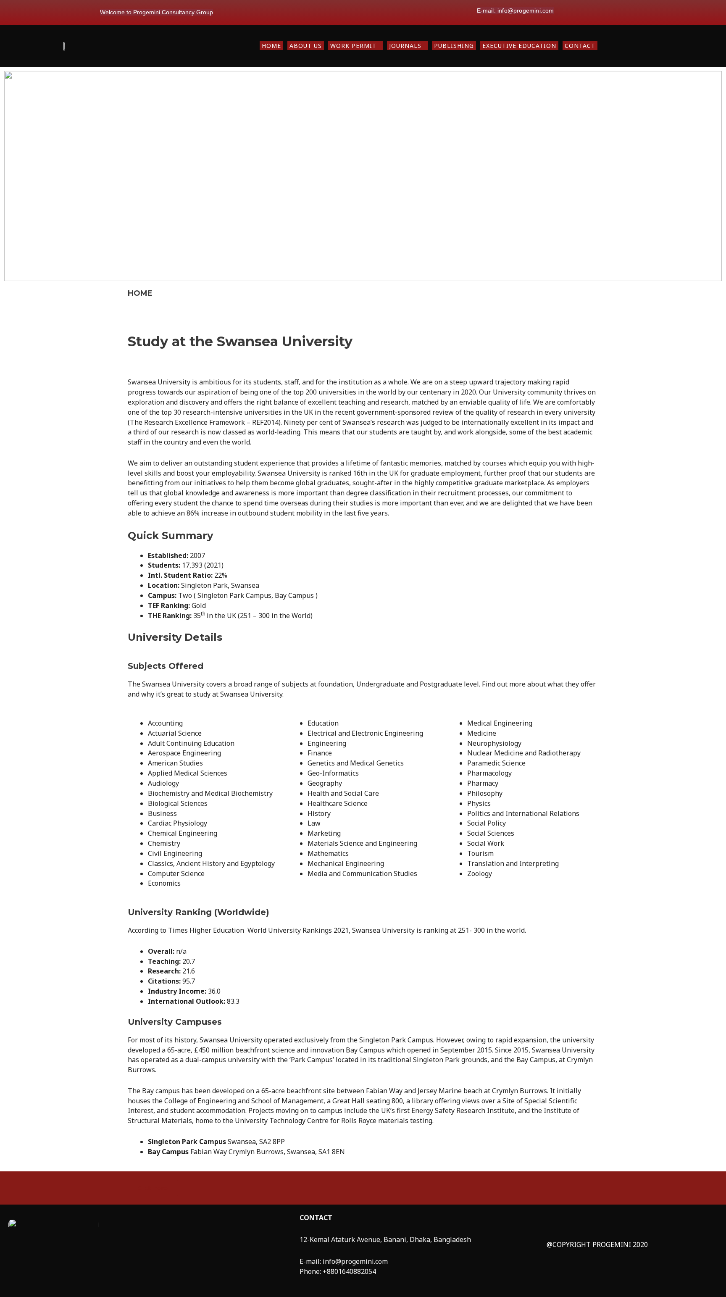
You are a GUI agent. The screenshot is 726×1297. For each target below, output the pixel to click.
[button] (355, 45)
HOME (271, 46)
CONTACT (580, 46)
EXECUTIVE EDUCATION (519, 46)
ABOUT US (305, 46)
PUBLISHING (454, 46)
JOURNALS (405, 46)
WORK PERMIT (353, 46)
